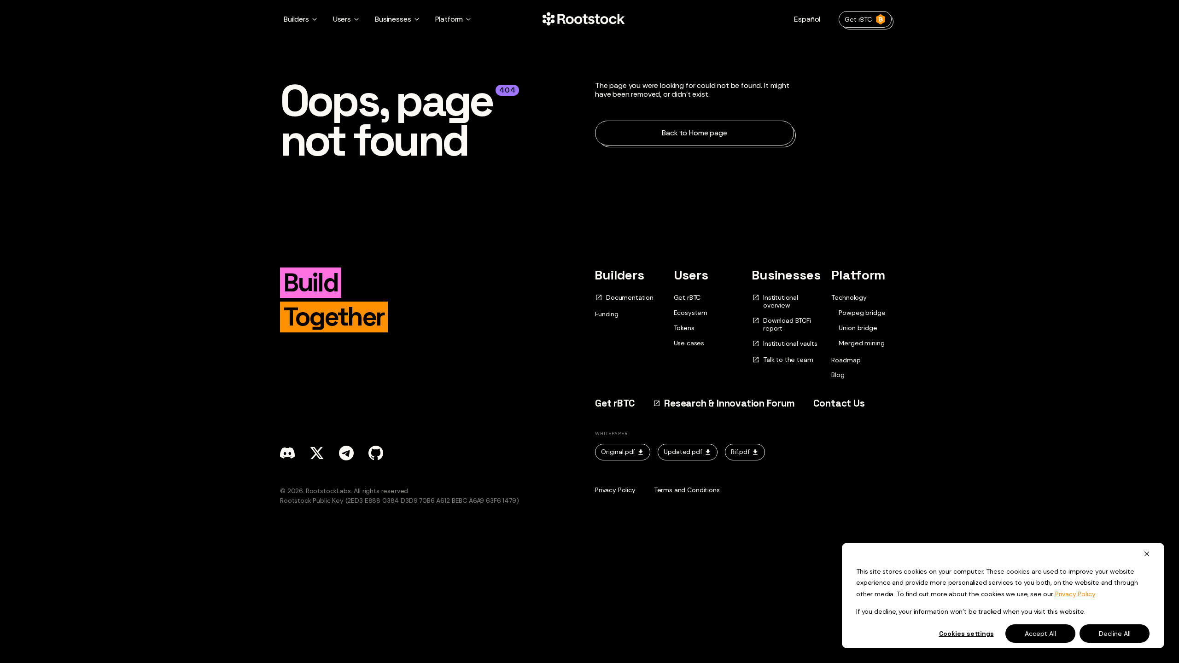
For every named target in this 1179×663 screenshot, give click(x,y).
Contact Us (839, 403)
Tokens (684, 328)
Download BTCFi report (787, 324)
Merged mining (861, 343)
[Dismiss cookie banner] (1147, 553)
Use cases (689, 343)
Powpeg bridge (862, 313)
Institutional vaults (790, 344)
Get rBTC (858, 19)
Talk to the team (788, 360)
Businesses (786, 275)
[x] (316, 453)
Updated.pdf (683, 452)
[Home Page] (584, 19)
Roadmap (845, 360)
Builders (619, 275)
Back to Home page (694, 133)
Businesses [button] (393, 19)
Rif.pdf (740, 452)
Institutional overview (780, 301)
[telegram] (346, 453)
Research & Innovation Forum (729, 403)
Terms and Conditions (687, 490)
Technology (848, 297)
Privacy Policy (1075, 594)
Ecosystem (691, 312)
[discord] (287, 453)
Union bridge (858, 328)
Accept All (1040, 633)
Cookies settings (966, 633)
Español (807, 19)
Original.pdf (618, 452)
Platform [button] (449, 19)
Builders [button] (296, 19)
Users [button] (342, 19)
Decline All (1115, 633)
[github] (375, 453)
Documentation (630, 298)
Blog (837, 375)
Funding (607, 314)
